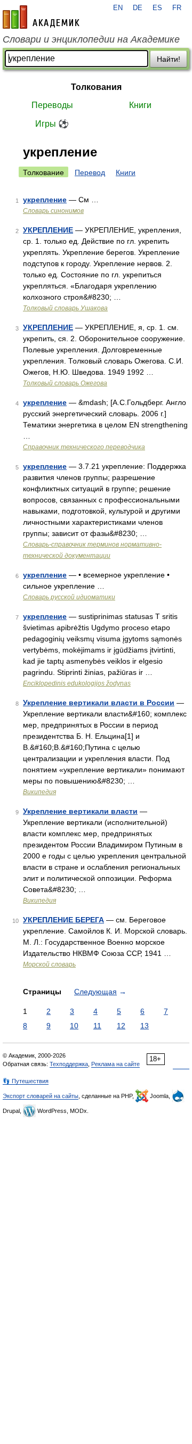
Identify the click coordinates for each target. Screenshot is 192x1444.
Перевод (90, 172)
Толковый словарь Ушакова (65, 308)
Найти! (168, 59)
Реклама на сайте (115, 1064)
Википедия (39, 792)
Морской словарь (49, 964)
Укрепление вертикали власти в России (98, 702)
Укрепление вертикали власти (80, 811)
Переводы (52, 105)
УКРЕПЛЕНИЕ (48, 230)
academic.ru (41, 17)
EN (118, 8)
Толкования (96, 87)
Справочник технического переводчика (84, 447)
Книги (140, 105)
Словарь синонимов (53, 210)
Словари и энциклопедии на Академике (91, 39)
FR (176, 8)
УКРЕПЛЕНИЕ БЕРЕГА (63, 919)
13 (144, 1025)
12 (121, 1025)
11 (97, 1025)
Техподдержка (69, 1064)
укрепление (45, 199)
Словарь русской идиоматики (69, 597)
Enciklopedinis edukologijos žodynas (77, 683)
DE (137, 8)
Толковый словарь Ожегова (65, 383)
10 (74, 1025)
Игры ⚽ (52, 123)
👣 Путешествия (26, 1081)
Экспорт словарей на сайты (40, 1096)
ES (157, 8)
